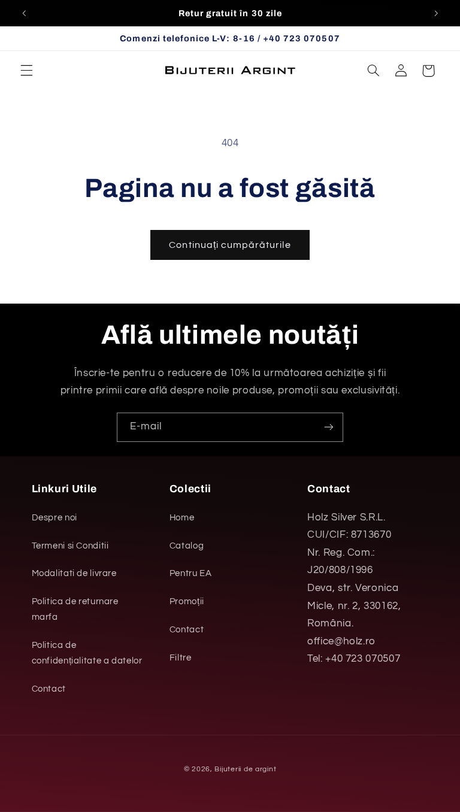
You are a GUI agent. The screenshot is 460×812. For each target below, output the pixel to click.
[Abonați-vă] (329, 427)
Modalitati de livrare (74, 573)
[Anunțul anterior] (24, 13)
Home (182, 517)
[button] (26, 70)
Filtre (181, 657)
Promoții (187, 601)
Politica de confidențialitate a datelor (87, 653)
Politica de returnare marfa (75, 609)
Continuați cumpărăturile (229, 245)
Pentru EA (191, 573)
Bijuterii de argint (245, 769)
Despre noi (54, 517)
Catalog (187, 545)
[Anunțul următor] (436, 13)
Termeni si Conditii (70, 545)
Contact (49, 688)
